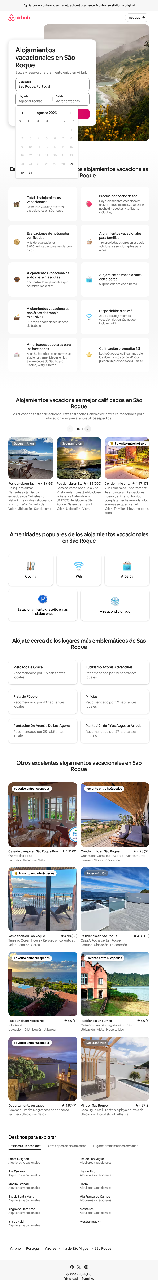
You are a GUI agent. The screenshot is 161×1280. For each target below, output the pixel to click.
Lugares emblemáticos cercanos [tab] (115, 1146)
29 (71, 164)
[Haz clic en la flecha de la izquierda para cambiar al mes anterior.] (22, 113)
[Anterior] (70, 428)
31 (30, 172)
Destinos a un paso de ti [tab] (24, 1146)
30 (22, 172)
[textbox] (34, 101)
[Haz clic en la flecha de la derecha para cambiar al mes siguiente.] (71, 113)
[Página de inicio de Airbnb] (19, 17)
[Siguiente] (87, 428)
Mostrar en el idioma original (115, 5)
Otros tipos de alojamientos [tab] (67, 1146)
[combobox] (52, 86)
